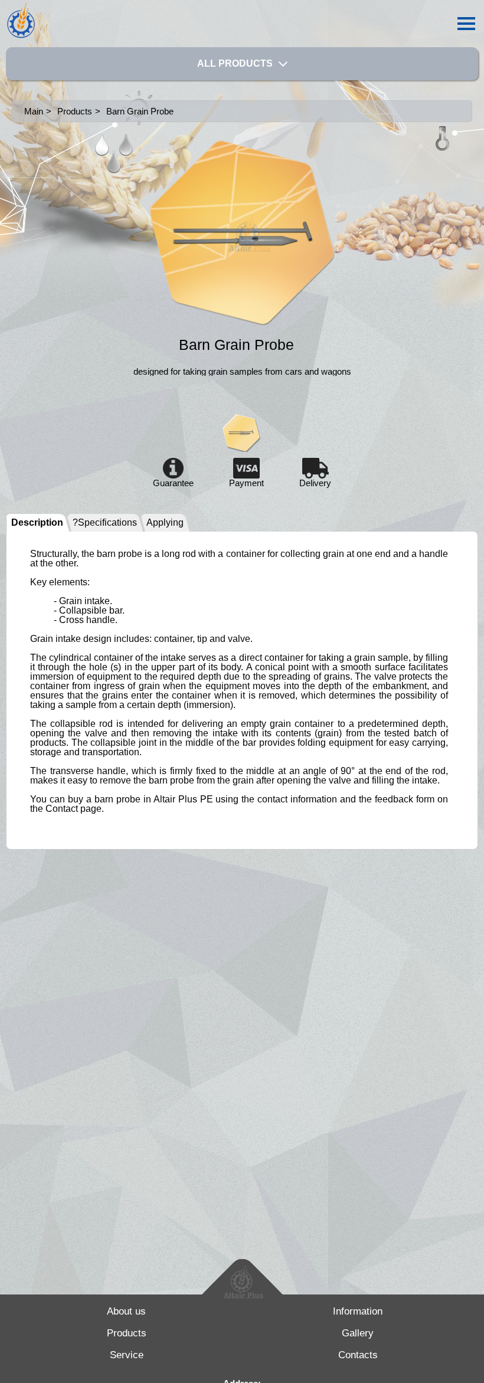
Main (33, 111)
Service (126, 1355)
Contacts (358, 1355)
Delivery (315, 482)
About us (126, 1311)
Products (126, 1333)
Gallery (358, 1333)
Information (357, 1311)
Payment (246, 482)
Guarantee (173, 482)
